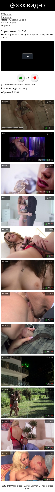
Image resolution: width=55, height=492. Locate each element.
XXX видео (30, 5)
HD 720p (23, 88)
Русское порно (8, 22)
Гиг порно (6, 17)
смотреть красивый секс (13, 19)
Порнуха (5, 25)
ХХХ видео (6, 14)
